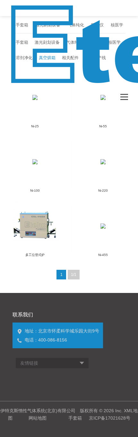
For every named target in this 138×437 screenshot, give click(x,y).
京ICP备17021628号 (109, 418)
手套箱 (75, 418)
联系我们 (23, 314)
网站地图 (38, 418)
